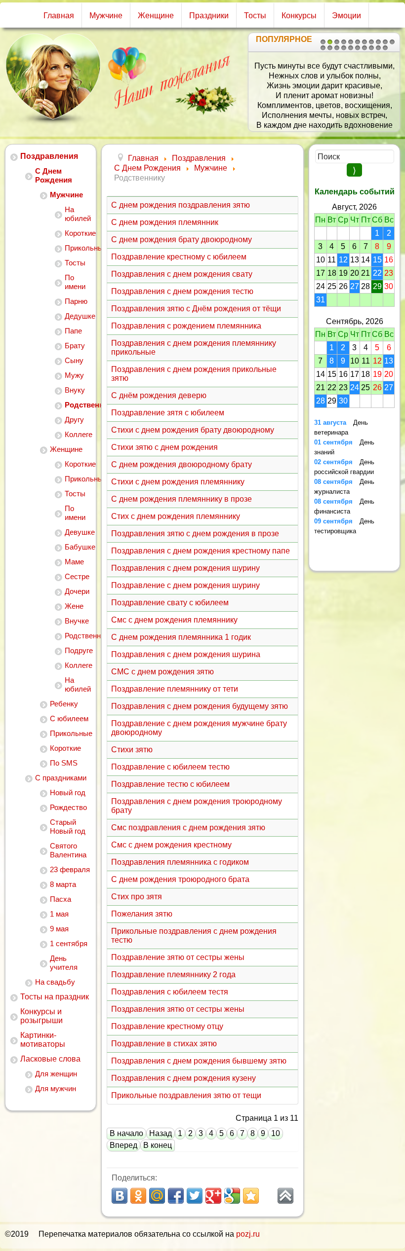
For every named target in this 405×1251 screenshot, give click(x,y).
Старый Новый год (67, 826)
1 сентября (68, 943)
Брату (75, 345)
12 (323, 48)
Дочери (77, 591)
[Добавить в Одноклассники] (138, 1196)
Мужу (74, 375)
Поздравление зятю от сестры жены (177, 957)
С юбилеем (69, 718)
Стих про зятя (136, 896)
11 (392, 42)
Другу (74, 419)
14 (337, 48)
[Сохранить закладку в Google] (232, 1196)
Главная (58, 15)
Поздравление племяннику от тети (174, 689)
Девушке (78, 532)
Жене (74, 606)
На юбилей (78, 213)
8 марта (63, 884)
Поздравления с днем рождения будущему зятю (199, 706)
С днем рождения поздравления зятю (180, 205)
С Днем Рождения (53, 175)
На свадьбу (55, 982)
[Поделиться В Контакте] (119, 1196)
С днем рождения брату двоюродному (181, 239)
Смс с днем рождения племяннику (174, 620)
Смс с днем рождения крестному (171, 845)
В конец (157, 1145)
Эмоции (346, 15)
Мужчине (105, 15)
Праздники (209, 15)
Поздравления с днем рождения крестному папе (200, 551)
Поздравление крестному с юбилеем (178, 257)
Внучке (77, 621)
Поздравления (49, 156)
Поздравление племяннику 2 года (173, 974)
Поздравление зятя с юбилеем (167, 412)
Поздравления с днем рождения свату (181, 274)
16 (351, 48)
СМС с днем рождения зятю (162, 671)
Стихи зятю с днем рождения (164, 447)
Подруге (78, 650)
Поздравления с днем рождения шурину (185, 568)
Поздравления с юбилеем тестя (169, 992)
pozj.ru (248, 1234)
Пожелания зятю (141, 914)
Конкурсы (299, 15)
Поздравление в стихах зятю (164, 1043)
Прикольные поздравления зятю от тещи (186, 1095)
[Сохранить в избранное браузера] (251, 1196)
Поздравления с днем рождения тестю (182, 291)
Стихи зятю (132, 749)
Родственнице (78, 635)
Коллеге (78, 434)
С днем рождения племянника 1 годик (181, 637)
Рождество (68, 807)
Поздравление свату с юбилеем (170, 602)
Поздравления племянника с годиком (180, 862)
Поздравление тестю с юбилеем (170, 784)
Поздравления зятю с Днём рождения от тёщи (196, 308)
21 (385, 48)
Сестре (77, 576)
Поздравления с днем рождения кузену (183, 1078)
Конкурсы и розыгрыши (41, 1016)
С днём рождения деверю (158, 395)
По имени (75, 282)
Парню (76, 301)
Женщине (156, 15)
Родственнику (78, 405)
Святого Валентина (68, 850)
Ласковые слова (50, 1059)
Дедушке (78, 316)
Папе (73, 331)
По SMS (64, 763)
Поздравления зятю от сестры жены (177, 1009)
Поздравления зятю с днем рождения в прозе (195, 533)
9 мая (59, 928)
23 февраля (70, 869)
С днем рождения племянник (164, 222)
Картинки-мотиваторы (42, 1039)
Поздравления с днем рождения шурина (185, 654)
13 (330, 48)
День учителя (64, 962)
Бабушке (78, 547)
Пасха (60, 899)
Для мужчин (55, 1088)
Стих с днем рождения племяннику (175, 516)
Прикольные (78, 248)
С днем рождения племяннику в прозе (181, 499)
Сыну (74, 360)
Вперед (123, 1145)
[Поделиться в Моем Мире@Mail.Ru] (157, 1196)
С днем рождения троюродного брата (180, 879)
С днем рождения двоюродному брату (181, 464)
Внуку (75, 390)
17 (358, 48)
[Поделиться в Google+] (213, 1196)
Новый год (67, 792)
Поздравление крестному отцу (167, 1026)
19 (371, 48)
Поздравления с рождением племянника (186, 326)
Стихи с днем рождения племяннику (177, 482)
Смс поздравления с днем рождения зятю (188, 827)
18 (364, 48)
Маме (74, 561)
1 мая (59, 914)
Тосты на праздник (54, 997)
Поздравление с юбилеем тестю (170, 767)
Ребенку (64, 703)
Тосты (255, 15)
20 (378, 48)
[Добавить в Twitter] (194, 1196)
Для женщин (56, 1073)
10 (385, 42)
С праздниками (60, 777)
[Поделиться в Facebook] (176, 1196)
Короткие (78, 233)
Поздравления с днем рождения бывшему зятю (198, 1061)
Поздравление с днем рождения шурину (185, 585)
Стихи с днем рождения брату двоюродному (192, 430)
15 (344, 48)
